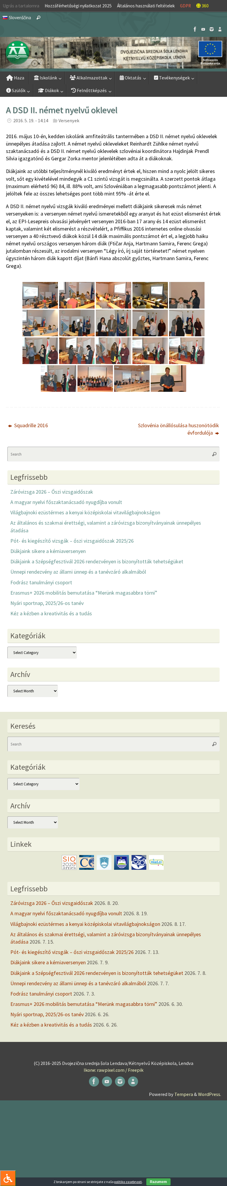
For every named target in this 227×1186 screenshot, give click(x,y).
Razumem (158, 1182)
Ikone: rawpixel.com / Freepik (113, 1070)
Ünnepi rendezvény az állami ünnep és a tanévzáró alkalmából (78, 571)
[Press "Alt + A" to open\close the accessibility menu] (8, 1178)
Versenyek (69, 120)
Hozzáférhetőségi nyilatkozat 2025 (78, 6)
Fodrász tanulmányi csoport (41, 582)
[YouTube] (203, 29)
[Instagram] (211, 29)
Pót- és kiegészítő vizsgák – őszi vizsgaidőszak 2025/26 (72, 540)
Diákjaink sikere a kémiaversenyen (48, 551)
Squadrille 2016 (30, 425)
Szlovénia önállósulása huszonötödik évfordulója (178, 429)
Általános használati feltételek (146, 6)
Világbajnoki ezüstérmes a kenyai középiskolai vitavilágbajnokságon (85, 512)
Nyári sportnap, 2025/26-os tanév (47, 603)
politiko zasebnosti (128, 1182)
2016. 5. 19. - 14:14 (30, 120)
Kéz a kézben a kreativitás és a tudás (51, 613)
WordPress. (209, 1094)
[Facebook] (195, 29)
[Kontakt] (220, 29)
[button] (113, 52)
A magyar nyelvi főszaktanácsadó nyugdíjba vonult (66, 502)
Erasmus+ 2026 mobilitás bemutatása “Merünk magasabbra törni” (83, 592)
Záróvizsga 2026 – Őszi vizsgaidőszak (51, 491)
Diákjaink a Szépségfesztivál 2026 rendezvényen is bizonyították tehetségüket (96, 561)
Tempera (183, 1094)
